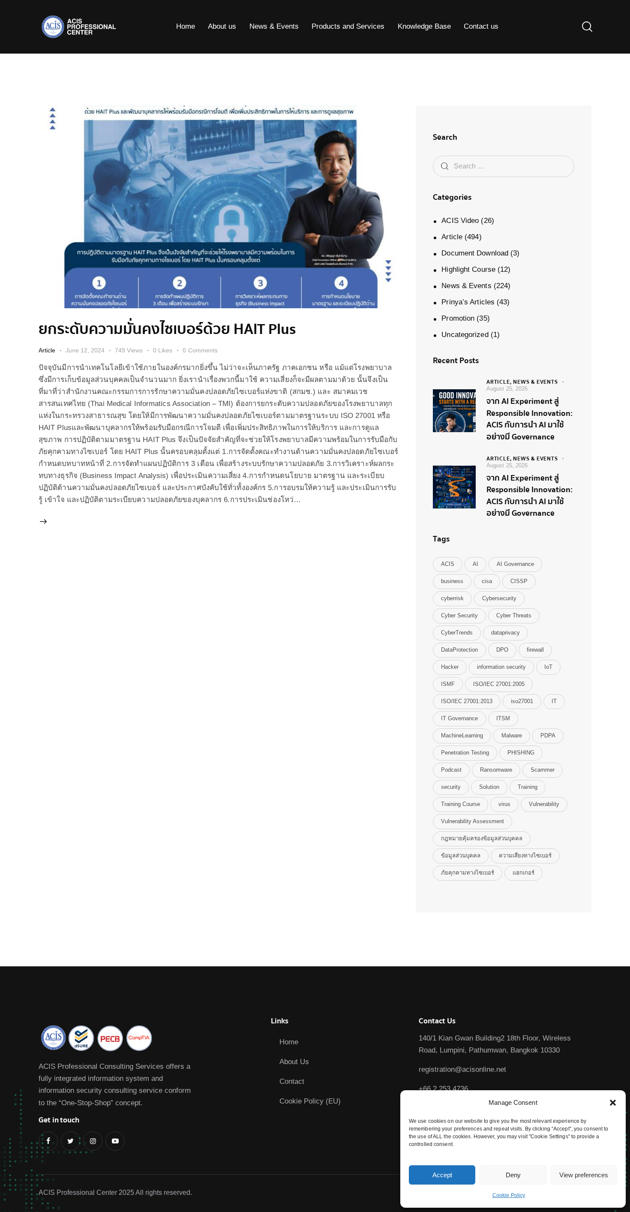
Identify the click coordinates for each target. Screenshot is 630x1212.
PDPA (547, 735)
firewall (535, 650)
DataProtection (459, 650)
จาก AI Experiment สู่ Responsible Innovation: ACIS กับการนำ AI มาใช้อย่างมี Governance (529, 419)
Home (288, 1042)
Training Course (460, 804)
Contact (291, 1081)
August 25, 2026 (507, 388)
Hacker (450, 667)
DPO (502, 650)
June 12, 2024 (85, 350)
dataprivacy (505, 632)
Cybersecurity (499, 598)
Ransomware (496, 770)
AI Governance (515, 564)
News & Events (466, 286)
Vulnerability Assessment (472, 821)
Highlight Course (468, 269)
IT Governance (459, 718)
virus (504, 804)
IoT (548, 667)
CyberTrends (457, 632)
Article (47, 350)
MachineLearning (462, 735)
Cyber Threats (513, 615)
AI (475, 564)
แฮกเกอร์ (523, 872)
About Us (294, 1062)
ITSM (503, 718)
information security (501, 667)
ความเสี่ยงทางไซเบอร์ (525, 855)
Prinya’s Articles (468, 302)
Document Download (474, 253)
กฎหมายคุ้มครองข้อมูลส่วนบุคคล (481, 838)
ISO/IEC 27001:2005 (499, 684)
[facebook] (48, 1141)
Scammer (543, 770)
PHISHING (520, 752)
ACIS (447, 564)
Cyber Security (459, 615)
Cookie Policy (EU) (310, 1101)
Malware (511, 735)
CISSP (519, 581)
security (451, 787)
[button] (613, 1102)
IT (554, 701)
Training (527, 787)
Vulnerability (544, 804)
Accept (442, 1175)
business (452, 581)
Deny (513, 1175)
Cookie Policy (508, 1195)
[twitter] (70, 1141)
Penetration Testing (465, 752)
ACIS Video (460, 221)
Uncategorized (464, 335)
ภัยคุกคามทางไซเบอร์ (467, 872)
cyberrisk (452, 598)
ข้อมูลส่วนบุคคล (460, 855)
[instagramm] (92, 1141)
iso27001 (522, 701)
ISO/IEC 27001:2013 (466, 701)
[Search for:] (503, 166)
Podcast (451, 770)
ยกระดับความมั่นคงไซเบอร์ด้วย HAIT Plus (167, 329)
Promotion (457, 318)
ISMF (448, 684)
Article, (499, 382)
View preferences (583, 1175)
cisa (487, 581)
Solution (489, 787)
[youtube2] (115, 1141)
